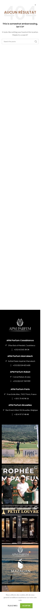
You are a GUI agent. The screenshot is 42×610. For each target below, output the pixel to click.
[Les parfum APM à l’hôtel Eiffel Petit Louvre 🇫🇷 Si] (20, 524)
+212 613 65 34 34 (21, 349)
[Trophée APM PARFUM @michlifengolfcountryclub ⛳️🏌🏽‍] (20, 444)
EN (33, 5)
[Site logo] (20, 5)
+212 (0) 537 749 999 (21, 381)
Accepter (26, 606)
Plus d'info (13, 606)
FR (37, 5)
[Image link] (20, 325)
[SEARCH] (35, 41)
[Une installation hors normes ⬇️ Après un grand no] (20, 564)
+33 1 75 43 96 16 (21, 398)
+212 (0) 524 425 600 (21, 365)
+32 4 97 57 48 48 (21, 414)
